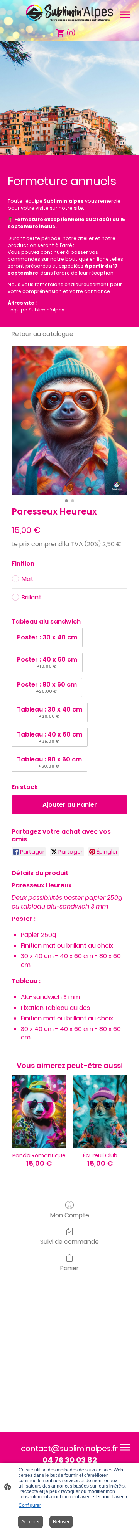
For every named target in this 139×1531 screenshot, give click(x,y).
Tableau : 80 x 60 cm (49, 762)
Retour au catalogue (42, 333)
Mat (27, 578)
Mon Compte (69, 1215)
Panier (69, 1268)
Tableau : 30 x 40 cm (49, 712)
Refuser (61, 1521)
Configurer (30, 1505)
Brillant (31, 597)
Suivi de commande (69, 1241)
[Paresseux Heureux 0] (69, 420)
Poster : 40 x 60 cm (47, 662)
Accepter (30, 1521)
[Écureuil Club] (100, 1111)
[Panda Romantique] (39, 1111)
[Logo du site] (69, 12)
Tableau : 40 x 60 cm (49, 737)
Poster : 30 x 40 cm (47, 637)
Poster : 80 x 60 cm (47, 687)
